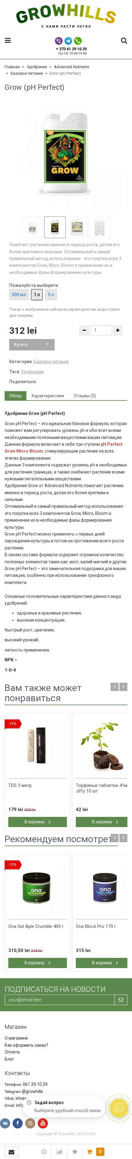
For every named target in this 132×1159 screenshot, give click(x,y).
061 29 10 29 (35, 1084)
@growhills (32, 1091)
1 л (37, 294)
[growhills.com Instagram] (30, 1123)
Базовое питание (27, 73)
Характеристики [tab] (47, 395)
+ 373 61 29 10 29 (71, 49)
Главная (12, 66)
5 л (51, 294)
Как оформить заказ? (26, 1045)
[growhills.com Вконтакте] (5, 1123)
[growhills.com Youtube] (43, 1123)
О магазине (16, 1038)
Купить (21, 344)
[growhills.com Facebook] (18, 1123)
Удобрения (37, 66)
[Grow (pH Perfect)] (66, 154)
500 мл (19, 294)
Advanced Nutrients (71, 66)
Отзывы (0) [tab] (85, 395)
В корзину (35, 821)
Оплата (12, 1051)
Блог (9, 1059)
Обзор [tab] (15, 395)
